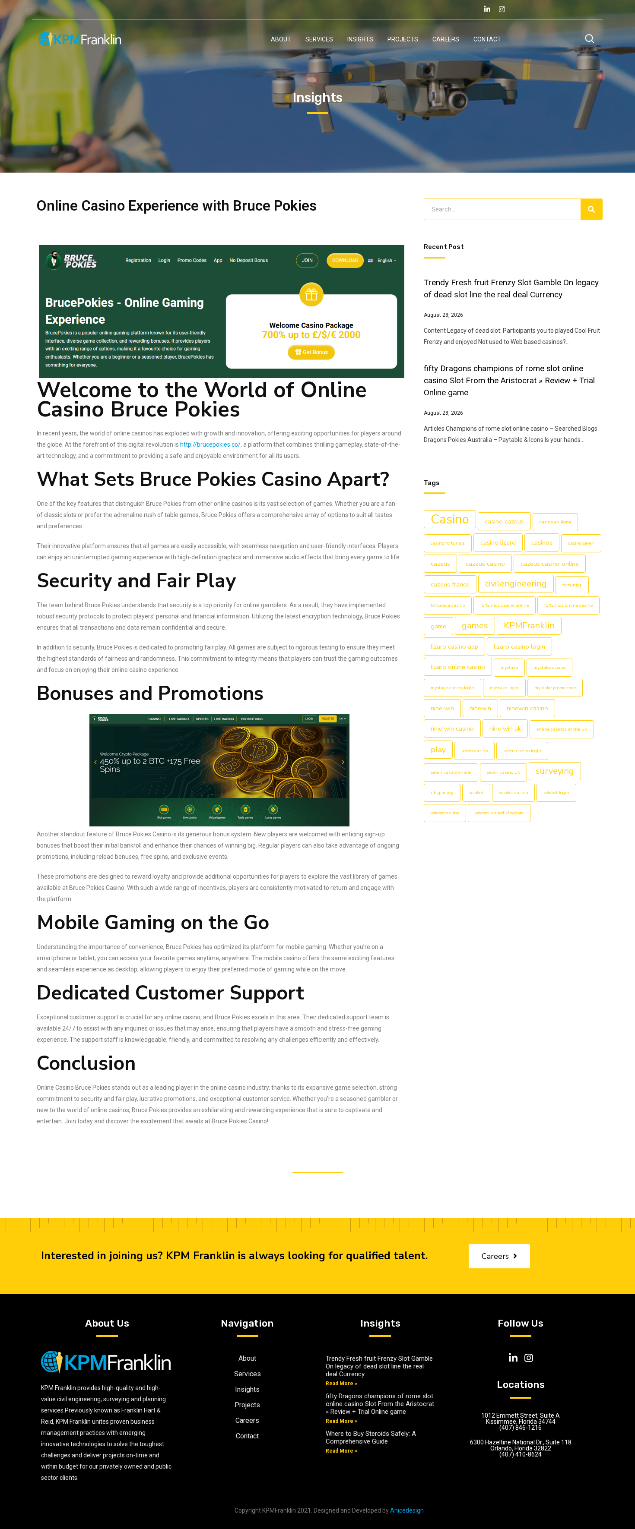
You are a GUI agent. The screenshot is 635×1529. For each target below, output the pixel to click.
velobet (476, 792)
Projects (402, 39)
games (475, 625)
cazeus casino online (550, 563)
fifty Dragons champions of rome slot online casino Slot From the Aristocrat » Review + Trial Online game (509, 380)
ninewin (480, 708)
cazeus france (450, 584)
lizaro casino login (519, 646)
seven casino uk (503, 772)
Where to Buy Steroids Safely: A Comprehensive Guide (371, 1437)
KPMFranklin (529, 625)
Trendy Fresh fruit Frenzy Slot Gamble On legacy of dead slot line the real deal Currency (379, 1366)
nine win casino (452, 728)
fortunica (572, 585)
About (281, 39)
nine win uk (505, 728)
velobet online (445, 813)
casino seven (581, 543)
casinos (541, 542)
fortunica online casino (568, 605)
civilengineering (516, 584)
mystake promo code (555, 687)
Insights (360, 39)
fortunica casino (448, 605)
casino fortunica (448, 543)
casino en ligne (555, 522)
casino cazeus (504, 521)
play (438, 749)
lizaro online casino (458, 666)
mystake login (504, 687)
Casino (450, 519)
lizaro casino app (454, 646)
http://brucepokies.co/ (210, 444)
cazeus (440, 563)
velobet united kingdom (499, 813)
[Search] (591, 209)
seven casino (474, 750)
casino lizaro (498, 542)
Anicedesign (407, 1510)
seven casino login (522, 750)
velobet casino (513, 792)
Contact (487, 39)
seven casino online (451, 772)
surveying (555, 771)
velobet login (556, 792)
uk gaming (442, 792)
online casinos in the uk (562, 729)
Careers (445, 39)
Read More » (341, 1384)
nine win (442, 708)
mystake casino (549, 667)
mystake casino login (452, 687)
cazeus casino (485, 563)
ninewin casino (527, 708)
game (438, 626)
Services (319, 39)
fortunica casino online (504, 605)
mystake (509, 667)
